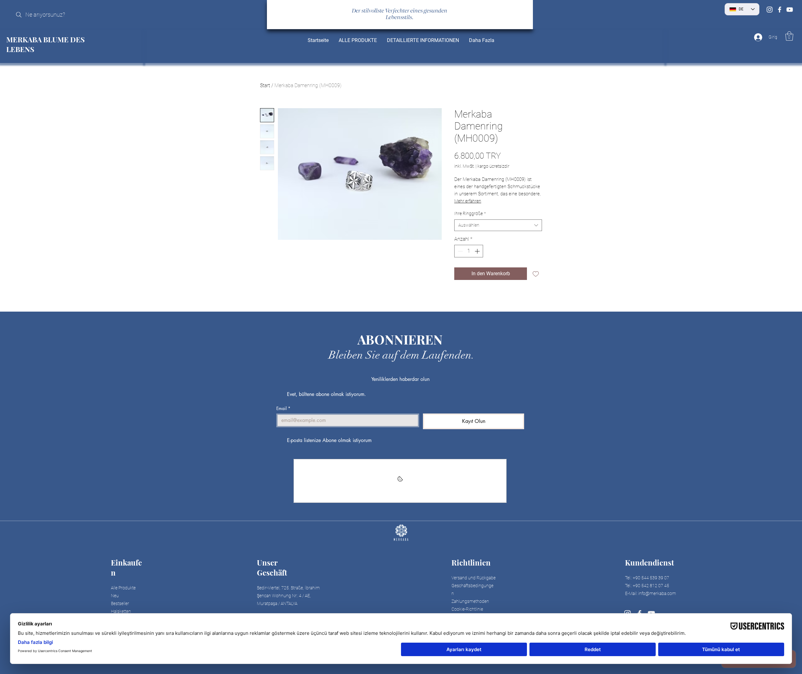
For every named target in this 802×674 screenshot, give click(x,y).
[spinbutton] (468, 251)
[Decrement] (459, 251)
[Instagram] (769, 9)
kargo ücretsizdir (493, 166)
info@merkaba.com (657, 593)
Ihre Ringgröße (470, 213)
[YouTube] (790, 9)
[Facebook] (780, 9)
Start (265, 85)
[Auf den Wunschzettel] (535, 273)
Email (283, 408)
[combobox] (498, 225)
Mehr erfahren (467, 200)
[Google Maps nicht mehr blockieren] (400, 481)
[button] (789, 36)
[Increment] (477, 251)
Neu (115, 595)
